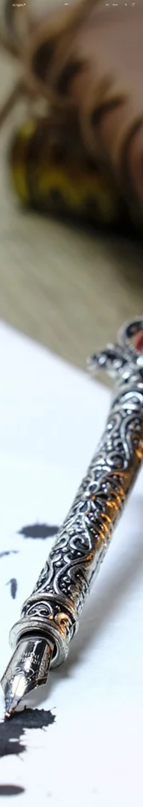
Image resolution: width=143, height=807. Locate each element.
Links (66, 4)
